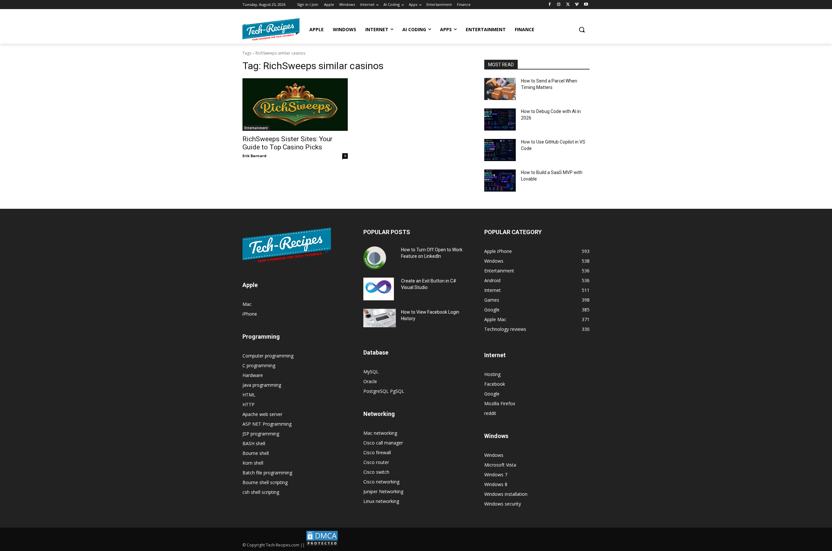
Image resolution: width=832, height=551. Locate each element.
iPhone (249, 314)
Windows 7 (495, 474)
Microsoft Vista (500, 465)
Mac (247, 304)
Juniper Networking (383, 491)
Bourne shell (255, 453)
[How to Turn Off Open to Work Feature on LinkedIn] (374, 257)
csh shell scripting (260, 492)
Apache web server (262, 414)
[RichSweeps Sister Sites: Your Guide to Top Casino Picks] (295, 104)
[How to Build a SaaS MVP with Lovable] (500, 180)
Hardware (252, 375)
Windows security (502, 504)
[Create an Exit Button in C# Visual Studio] (378, 289)
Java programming (261, 385)
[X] (568, 4)
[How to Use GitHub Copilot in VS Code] (500, 150)
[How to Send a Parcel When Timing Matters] (500, 89)
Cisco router (376, 462)
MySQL (371, 372)
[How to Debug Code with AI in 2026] (500, 119)
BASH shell (253, 443)
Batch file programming (267, 473)
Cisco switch (376, 472)
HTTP (248, 404)
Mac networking (380, 433)
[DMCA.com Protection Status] (322, 545)
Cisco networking (381, 482)
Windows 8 (495, 484)
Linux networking (381, 501)
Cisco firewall (377, 452)
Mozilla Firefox (499, 403)
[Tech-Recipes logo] (271, 29)
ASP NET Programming (267, 424)
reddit (490, 413)
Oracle (370, 381)
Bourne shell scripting (265, 482)
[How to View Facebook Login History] (379, 318)
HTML (248, 395)
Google (492, 394)
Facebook (494, 384)
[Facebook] (549, 4)
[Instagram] (559, 4)
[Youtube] (586, 4)
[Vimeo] (576, 4)
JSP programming (260, 434)
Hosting (492, 374)
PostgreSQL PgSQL (383, 391)
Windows (493, 455)
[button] (582, 29)
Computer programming (267, 356)
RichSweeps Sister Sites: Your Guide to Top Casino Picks (287, 143)
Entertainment (256, 128)
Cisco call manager (383, 443)
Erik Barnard (254, 155)
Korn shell (252, 463)
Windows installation (505, 494)
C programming (258, 365)
